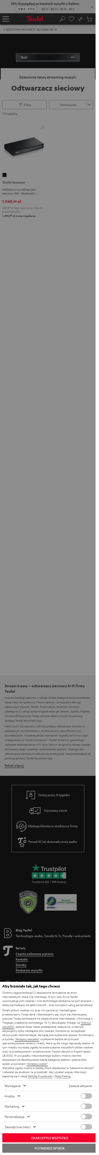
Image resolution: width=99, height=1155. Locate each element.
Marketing (12, 1106)
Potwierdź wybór (49, 1148)
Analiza (10, 1096)
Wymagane (12, 1086)
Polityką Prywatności (40, 1076)
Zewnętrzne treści (17, 1127)
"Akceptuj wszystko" (27, 1039)
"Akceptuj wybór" (37, 1064)
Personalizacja (14, 1116)
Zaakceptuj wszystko (49, 1138)
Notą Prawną (62, 1076)
